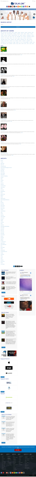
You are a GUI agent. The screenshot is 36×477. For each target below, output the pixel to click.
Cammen (2, 209)
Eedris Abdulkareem (3, 244)
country (33, 35)
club (18, 35)
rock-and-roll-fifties (26, 42)
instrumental (22, 39)
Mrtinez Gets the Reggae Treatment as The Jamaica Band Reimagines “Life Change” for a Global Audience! (10, 316)
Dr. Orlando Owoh (3, 241)
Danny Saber (2, 227)
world (32, 43)
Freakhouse (2, 254)
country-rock (2, 36)
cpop (6, 36)
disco (13, 36)
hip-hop (6, 39)
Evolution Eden (3, 250)
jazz (25, 39)
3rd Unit (2, 52)
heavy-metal (2, 39)
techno (20, 43)
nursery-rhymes (6, 40)
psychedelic (28, 40)
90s (7, 32)
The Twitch (2, 141)
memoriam (12, 39)
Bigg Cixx (2, 195)
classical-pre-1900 (14, 35)
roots (33, 42)
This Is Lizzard (3, 130)
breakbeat (18, 33)
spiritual (14, 43)
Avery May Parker (3, 185)
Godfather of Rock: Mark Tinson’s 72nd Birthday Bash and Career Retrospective (10, 430)
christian (2, 35)
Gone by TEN (2, 261)
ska (1, 43)
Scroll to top (33, 475)
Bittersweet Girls (3, 198)
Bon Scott (2, 202)
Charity (2, 457)
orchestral (11, 40)
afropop (19, 32)
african (13, 32)
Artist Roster (9, 458)
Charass (2, 213)
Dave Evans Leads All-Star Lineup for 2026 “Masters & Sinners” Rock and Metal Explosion (10, 418)
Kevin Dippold (2, 85)
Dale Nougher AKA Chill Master (5, 226)
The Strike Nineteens (3, 119)
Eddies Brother (3, 243)
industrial (18, 39)
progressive (24, 40)
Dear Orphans (3, 234)
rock (21, 42)
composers (24, 35)
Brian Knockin (2, 206)
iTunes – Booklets (15, 464)
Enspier (2, 248)
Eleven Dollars (3, 247)
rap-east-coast (10, 42)
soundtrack (10, 43)
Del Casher (2, 237)
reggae (14, 42)
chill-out (31, 33)
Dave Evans (2, 229)
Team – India (3, 465)
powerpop (16, 40)
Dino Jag (2, 240)
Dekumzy (2, 236)
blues (5, 33)
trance (25, 43)
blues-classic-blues (10, 33)
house (9, 39)
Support (26, 463)
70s (3, 32)
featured (32, 36)
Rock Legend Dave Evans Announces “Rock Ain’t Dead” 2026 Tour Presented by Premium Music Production (10, 424)
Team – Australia (4, 462)
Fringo (1, 255)
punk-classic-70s (3, 42)
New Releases (9, 463)
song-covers (4, 43)
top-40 (22, 43)
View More (3, 292)
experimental (29, 36)
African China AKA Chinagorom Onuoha (6, 167)
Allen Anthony (2, 171)
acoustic (10, 32)
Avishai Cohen (3, 187)
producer (20, 40)
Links (31, 457)
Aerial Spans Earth (3, 166)
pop (13, 40)
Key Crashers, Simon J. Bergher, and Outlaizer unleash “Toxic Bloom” (11, 278)
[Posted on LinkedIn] (30, 273)
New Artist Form (9, 462)
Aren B (2, 181)
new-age (30, 39)
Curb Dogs (2, 222)
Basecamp (26, 457)
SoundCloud (20, 464)
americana (29, 32)
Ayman (2, 188)
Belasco (2, 62)
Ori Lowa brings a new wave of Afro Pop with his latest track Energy (11, 273)
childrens (28, 33)
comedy (21, 35)
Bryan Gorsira (3, 208)
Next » (21, 266)
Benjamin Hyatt (3, 194)
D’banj (1, 223)
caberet (25, 33)
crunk (8, 36)
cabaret (22, 33)
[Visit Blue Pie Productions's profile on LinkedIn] (21, 273)
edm (21, 36)
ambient (26, 32)
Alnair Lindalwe (3, 173)
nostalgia (2, 40)
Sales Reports (15, 469)
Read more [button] (21, 277)
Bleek (1, 201)
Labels (20, 458)
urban (28, 43)
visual (30, 43)
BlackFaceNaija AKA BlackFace (5, 199)
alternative (22, 32)
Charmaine (2, 215)
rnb (19, 42)
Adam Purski (2, 163)
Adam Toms (2, 164)
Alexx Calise (2, 170)
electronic (24, 36)
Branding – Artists (15, 457)
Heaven (2, 262)
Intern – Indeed (26, 462)
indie (15, 39)
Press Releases (4, 461)
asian (32, 32)
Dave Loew (2, 230)
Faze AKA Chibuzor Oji (4, 251)
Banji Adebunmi (3, 191)
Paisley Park (2, 96)
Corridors (2, 219)
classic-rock (5, 35)
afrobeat (16, 32)
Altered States (3, 174)
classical (9, 35)
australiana (2, 33)
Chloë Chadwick (3, 216)
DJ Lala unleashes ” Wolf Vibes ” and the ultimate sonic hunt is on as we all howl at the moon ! (11, 282)
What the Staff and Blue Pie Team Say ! (27, 468)
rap (6, 42)
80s (5, 32)
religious (17, 42)
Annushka (2, 180)
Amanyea (2, 177)
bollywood (14, 33)
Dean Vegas (2, 233)
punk (31, 40)
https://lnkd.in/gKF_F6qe (26, 276)
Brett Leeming (3, 205)
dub (15, 36)
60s (1, 32)
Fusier (1, 258)
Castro (2, 212)
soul (7, 43)
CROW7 (2, 220)
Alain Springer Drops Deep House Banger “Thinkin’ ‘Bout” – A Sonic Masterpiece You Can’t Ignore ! (11, 288)
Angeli (1, 178)
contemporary (29, 35)
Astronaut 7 (2, 184)
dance (11, 36)
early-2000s (18, 36)
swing (17, 43)
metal (27, 39)
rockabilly (30, 42)
